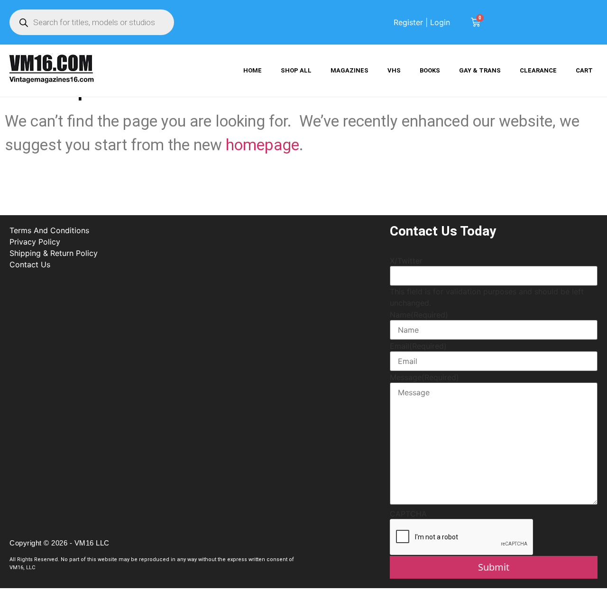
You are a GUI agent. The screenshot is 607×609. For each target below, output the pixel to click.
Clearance (538, 70)
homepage (262, 145)
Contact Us (29, 264)
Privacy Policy (34, 241)
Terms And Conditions (49, 230)
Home (252, 70)
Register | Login (422, 22)
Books (430, 70)
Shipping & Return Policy (53, 253)
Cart (584, 70)
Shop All (296, 70)
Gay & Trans (480, 70)
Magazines (349, 70)
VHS (394, 70)
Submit (493, 567)
